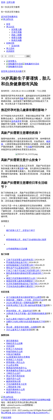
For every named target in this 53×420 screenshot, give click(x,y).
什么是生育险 (12, 365)
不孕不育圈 (16, 32)
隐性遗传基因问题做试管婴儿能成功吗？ (24, 273)
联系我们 (13, 400)
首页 (8, 24)
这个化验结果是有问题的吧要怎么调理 (23, 297)
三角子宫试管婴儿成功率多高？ (20, 260)
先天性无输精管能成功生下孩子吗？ (22, 284)
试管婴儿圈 (16, 29)
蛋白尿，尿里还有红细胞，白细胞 (21, 327)
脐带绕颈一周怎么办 (15, 362)
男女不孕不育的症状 (15, 376)
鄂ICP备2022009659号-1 (39, 413)
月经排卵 (10, 346)
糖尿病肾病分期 (13, 381)
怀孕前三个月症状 (14, 360)
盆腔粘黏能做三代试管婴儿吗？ (20, 265)
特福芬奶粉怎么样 (14, 351)
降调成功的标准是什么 (16, 368)
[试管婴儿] (7, 19)
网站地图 (46, 400)
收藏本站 (13, 16)
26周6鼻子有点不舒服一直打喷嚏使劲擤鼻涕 (26, 313)
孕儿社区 (10, 27)
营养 (22, 168)
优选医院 (10, 51)
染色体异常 (16, 121)
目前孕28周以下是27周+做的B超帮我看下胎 (26, 305)
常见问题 (17, 71)
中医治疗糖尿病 (13, 354)
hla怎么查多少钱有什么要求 (18, 319)
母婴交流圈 (16, 38)
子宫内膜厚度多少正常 (16, 384)
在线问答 (10, 43)
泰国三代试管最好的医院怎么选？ (21, 278)
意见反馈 (38, 400)
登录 (3, 2)
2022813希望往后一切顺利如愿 (20, 303)
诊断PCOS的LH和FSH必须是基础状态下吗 (25, 322)
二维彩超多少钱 (13, 387)
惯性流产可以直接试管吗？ (18, 268)
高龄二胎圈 (16, 35)
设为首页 (5, 16)
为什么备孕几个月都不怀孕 (18, 330)
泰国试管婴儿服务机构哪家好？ (20, 281)
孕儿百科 (10, 48)
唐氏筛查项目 (12, 341)
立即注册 (11, 2)
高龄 (22, 98)
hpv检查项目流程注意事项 (18, 357)
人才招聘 (21, 400)
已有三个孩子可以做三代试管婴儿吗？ (23, 270)
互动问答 (15, 46)
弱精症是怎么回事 (14, 343)
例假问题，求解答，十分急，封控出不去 (24, 300)
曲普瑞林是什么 (13, 392)
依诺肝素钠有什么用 (15, 389)
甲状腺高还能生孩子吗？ (17, 262)
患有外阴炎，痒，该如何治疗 (19, 311)
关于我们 (5, 400)
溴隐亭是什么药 (13, 379)
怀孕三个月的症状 (14, 349)
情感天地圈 (16, 40)
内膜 (30, 147)
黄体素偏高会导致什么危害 (18, 370)
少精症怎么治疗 (13, 373)
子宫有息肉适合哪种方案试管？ (20, 286)
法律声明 (30, 400)
